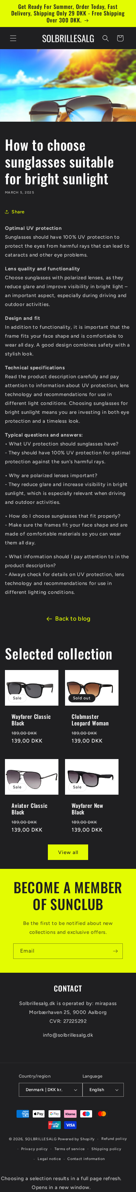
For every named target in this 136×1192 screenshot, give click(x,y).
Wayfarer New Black (87, 808)
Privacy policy (34, 1149)
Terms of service (69, 1149)
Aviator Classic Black (30, 808)
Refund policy (114, 1139)
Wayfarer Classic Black (31, 720)
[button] (13, 38)
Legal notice (49, 1159)
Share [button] (18, 212)
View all (68, 852)
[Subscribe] (115, 951)
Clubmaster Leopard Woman (90, 720)
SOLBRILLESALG (41, 1139)
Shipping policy (106, 1149)
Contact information (86, 1159)
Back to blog (72, 618)
